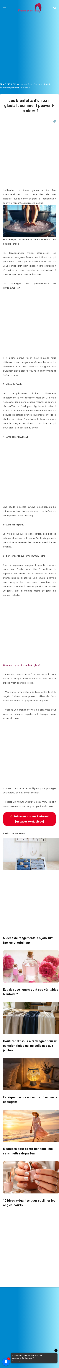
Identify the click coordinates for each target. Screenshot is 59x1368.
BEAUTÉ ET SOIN (8, 84)
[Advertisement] (29, 47)
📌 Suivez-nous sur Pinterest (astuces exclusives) (29, 819)
